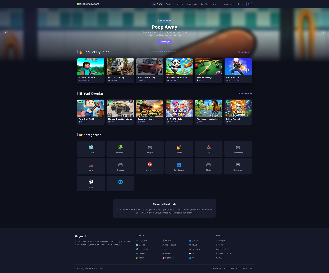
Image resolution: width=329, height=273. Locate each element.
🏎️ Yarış (165, 249)
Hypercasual (228, 4)
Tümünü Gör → (245, 52)
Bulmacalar (192, 4)
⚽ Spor (192, 253)
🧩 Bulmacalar (142, 249)
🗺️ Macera (140, 245)
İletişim (241, 4)
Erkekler (204, 4)
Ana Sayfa (157, 4)
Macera (180, 4)
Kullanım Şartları (223, 253)
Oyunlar (169, 4)
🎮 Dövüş (193, 245)
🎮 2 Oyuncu (194, 249)
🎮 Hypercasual (169, 245)
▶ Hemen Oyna (164, 42)
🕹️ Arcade (166, 240)
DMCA (219, 258)
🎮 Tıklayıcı (141, 253)
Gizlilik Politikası (223, 249)
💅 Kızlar (140, 258)
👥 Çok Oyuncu (195, 240)
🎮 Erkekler (167, 253)
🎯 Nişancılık (168, 258)
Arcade (216, 4)
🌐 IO (191, 258)
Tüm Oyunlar (141, 240)
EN (249, 4)
